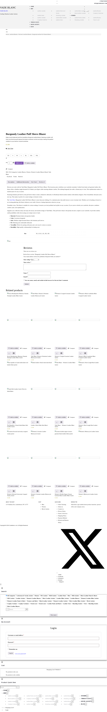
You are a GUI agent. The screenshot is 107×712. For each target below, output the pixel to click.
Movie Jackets (35, 24)
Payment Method (62, 518)
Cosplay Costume (42, 20)
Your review (27, 262)
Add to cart (19, 163)
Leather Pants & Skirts (80, 17)
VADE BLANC (4, 11)
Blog (32, 26)
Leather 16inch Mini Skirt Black (39, 425)
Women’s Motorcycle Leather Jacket (88, 494)
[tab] (11, 182)
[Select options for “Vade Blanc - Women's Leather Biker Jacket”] (57, 422)
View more (54, 615)
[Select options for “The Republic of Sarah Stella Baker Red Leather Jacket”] (9, 422)
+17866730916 (103, 1)
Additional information (22, 182)
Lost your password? (20, 653)
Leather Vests (40, 15)
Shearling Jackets (60, 15)
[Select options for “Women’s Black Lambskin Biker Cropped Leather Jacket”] (81, 353)
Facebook (9, 176)
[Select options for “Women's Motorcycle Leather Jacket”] (81, 491)
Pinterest (20, 176)
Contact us (61, 509)
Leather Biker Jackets (80, 11)
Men (32, 8)
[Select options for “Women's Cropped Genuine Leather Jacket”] (57, 353)
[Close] (2, 588)
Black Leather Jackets (80, 13)
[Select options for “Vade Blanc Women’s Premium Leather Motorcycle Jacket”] (33, 353)
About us (60, 506)
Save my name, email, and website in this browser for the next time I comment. (46, 280)
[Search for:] (8, 687)
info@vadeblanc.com (100, 3)
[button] (8, 155)
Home (32, 6)
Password (11, 642)
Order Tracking (62, 504)
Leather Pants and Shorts (33, 696)
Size (7, 152)
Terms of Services (62, 513)
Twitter (15, 176)
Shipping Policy (62, 515)
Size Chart (34, 182)
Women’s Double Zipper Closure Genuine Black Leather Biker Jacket (64, 495)
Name (25, 273)
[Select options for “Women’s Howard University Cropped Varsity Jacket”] (9, 491)
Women (73, 15)
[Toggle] (8, 690)
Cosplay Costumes (32, 698)
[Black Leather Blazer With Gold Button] (7, 32)
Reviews (42, 182)
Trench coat (96, 20)
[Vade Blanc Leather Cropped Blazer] (7, 30)
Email (25, 276)
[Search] (86, 6)
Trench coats (35, 22)
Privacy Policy (62, 511)
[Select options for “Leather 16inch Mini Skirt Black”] (33, 422)
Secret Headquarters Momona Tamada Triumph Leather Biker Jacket (17, 357)
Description (11, 182)
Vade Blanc (12, 200)
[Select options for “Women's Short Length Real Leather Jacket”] (81, 422)
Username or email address (16, 635)
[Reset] (27, 609)
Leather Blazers (97, 17)
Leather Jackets (41, 11)
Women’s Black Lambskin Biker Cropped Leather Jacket (87, 357)
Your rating (27, 259)
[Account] (86, 9)
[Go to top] (1, 585)
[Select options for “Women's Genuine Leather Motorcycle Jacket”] (33, 491)
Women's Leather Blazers (25, 34)
